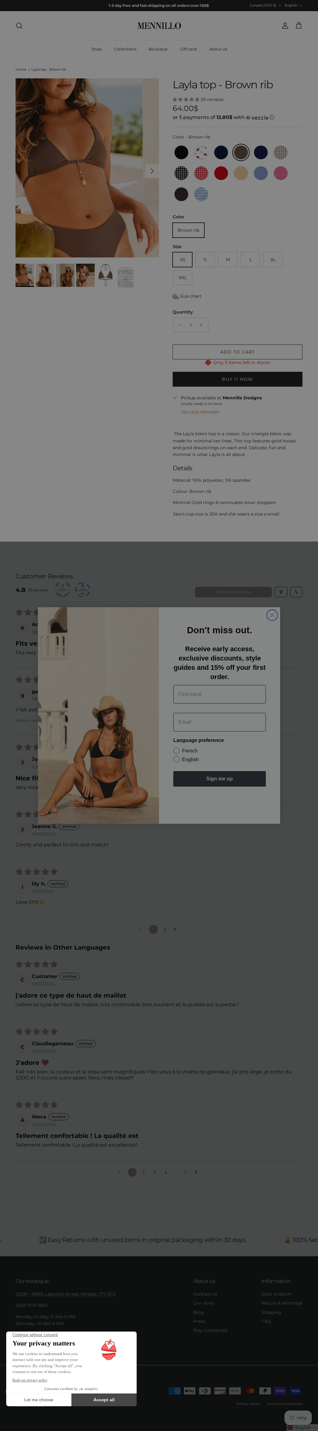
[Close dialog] (272, 615)
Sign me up (219, 778)
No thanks (219, 800)
